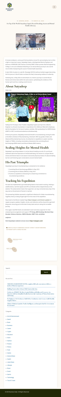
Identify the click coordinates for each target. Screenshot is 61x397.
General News (24, 21)
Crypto (9, 331)
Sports (9, 374)
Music (8, 368)
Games (9, 353)
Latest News (10, 362)
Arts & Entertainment (13, 316)
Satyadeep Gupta (11, 229)
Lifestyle (9, 365)
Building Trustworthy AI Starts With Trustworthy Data (22, 289)
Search (8, 268)
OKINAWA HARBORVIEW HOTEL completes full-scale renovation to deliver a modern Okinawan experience (29, 284)
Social (8, 371)
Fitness (9, 347)
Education (10, 334)
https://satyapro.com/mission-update (38, 200)
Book (8, 322)
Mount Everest (30, 227)
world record (21, 229)
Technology (10, 377)
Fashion (9, 341)
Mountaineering (40, 227)
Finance (9, 344)
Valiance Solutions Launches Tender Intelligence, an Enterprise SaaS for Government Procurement (30, 304)
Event (8, 337)
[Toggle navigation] (54, 6)
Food (8, 350)
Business (9, 325)
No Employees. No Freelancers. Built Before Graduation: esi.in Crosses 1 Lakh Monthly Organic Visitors (30, 299)
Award (9, 319)
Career (9, 328)
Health (9, 359)
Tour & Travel (11, 380)
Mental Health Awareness (16, 227)
